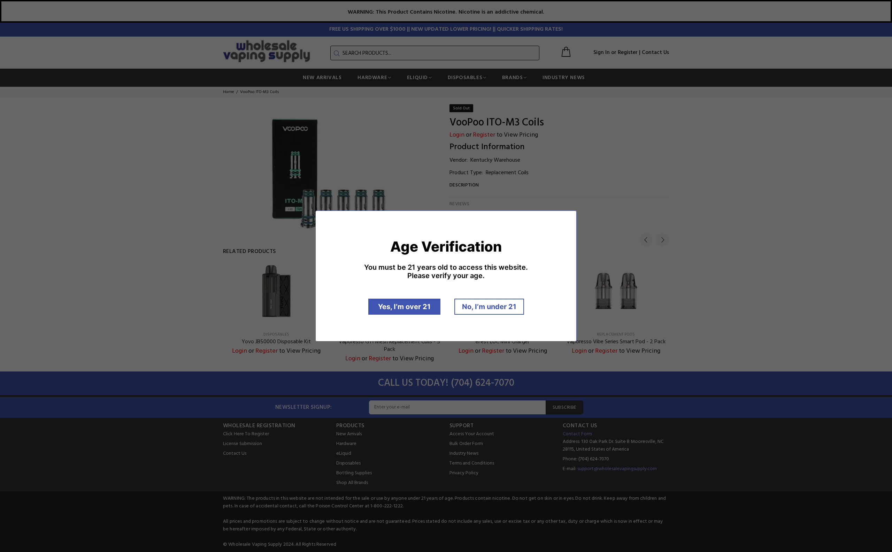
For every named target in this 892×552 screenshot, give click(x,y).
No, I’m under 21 (489, 306)
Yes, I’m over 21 (404, 306)
